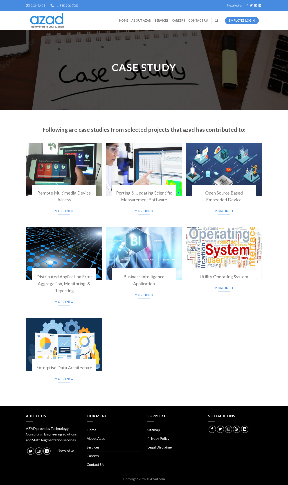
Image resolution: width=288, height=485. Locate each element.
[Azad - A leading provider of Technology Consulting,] (45, 20)
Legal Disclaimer (160, 447)
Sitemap (153, 430)
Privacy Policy (158, 438)
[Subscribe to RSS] (236, 429)
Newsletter (234, 5)
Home (123, 20)
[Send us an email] (255, 5)
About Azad (141, 20)
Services (162, 20)
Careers (178, 20)
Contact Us (198, 20)
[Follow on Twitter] (251, 5)
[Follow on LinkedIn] (260, 5)
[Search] (216, 20)
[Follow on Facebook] (247, 5)
